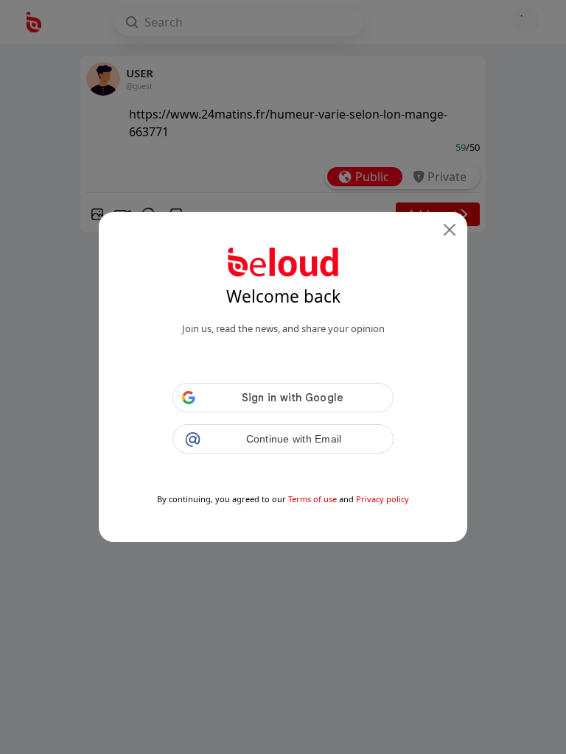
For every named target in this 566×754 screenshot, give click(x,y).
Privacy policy (382, 498)
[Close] (449, 230)
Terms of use (312, 498)
